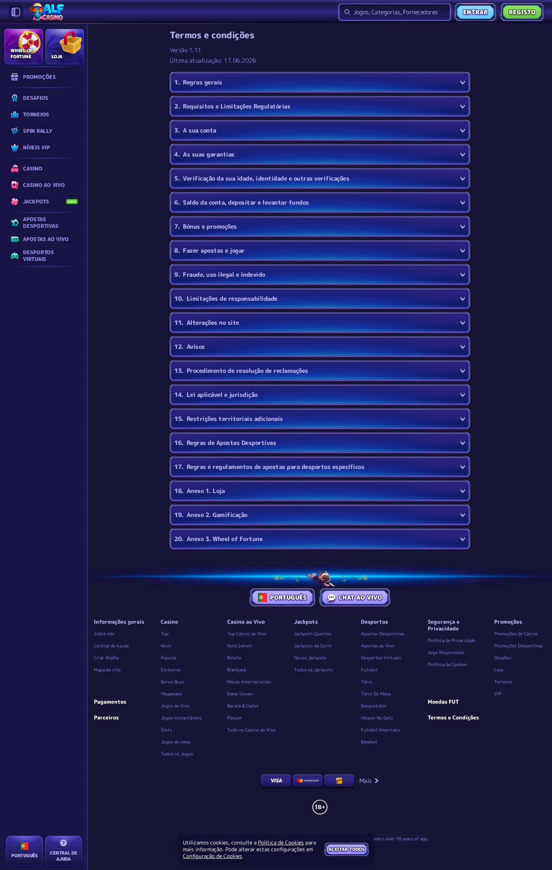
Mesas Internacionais (249, 682)
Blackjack (236, 669)
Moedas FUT (443, 701)
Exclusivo (171, 669)
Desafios (502, 657)
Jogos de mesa (175, 742)
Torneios (503, 682)
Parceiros (106, 717)
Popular (169, 657)
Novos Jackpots (310, 657)
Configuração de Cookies (212, 856)
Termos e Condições (453, 717)
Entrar (475, 12)
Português (288, 597)
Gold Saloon (239, 645)
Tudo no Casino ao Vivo (251, 730)
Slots (166, 730)
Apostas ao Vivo (378, 645)
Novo (166, 645)
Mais (365, 781)
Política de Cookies (448, 664)
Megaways (171, 694)
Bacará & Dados (243, 706)
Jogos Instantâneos (181, 718)
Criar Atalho (106, 657)
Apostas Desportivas (382, 633)
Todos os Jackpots (313, 669)
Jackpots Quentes (313, 633)
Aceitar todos (347, 849)
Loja (498, 669)
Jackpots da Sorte (313, 645)
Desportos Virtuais (381, 657)
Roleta (234, 657)
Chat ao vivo (360, 597)
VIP (497, 694)
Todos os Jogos (177, 754)
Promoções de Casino (516, 633)
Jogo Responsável (446, 652)
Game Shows (240, 694)
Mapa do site (107, 669)
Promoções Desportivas (518, 645)
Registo (522, 12)
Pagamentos (110, 701)
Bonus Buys (172, 682)
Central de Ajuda (111, 645)
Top (165, 633)
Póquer (234, 718)
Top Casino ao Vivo (247, 633)
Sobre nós (104, 633)
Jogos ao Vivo (175, 706)
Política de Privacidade (451, 640)
